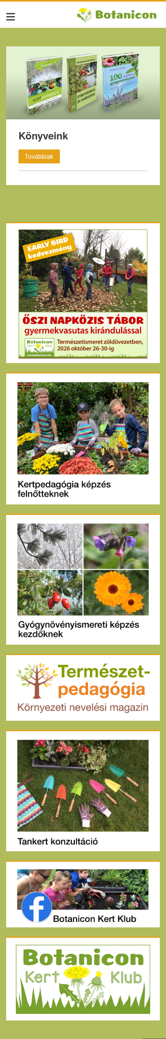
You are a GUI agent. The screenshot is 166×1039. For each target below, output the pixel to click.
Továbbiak (42, 156)
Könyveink (83, 82)
